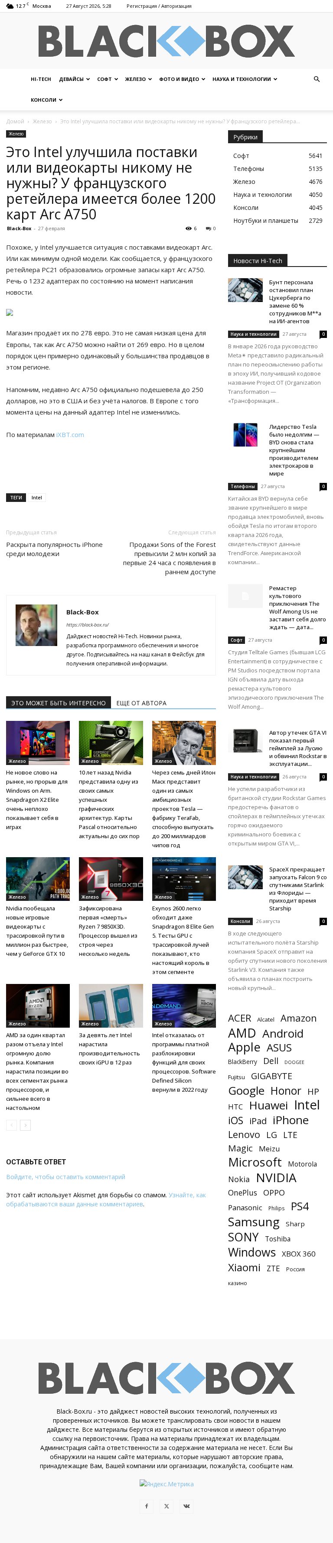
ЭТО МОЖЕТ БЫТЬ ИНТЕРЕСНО (58, 703)
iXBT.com (70, 434)
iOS (235, 1120)
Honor (286, 1090)
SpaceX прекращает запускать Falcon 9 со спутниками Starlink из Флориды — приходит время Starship (298, 888)
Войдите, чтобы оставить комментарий (65, 1177)
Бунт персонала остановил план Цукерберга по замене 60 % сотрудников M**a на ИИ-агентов (295, 301)
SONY (243, 1237)
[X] (166, 1507)
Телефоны (243, 486)
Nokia (239, 1179)
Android (283, 1033)
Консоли (43, 99)
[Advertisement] (111, 464)
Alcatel (265, 1019)
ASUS (279, 1047)
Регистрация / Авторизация (159, 6)
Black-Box (19, 228)
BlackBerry (242, 1062)
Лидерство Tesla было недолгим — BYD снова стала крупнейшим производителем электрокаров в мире (294, 450)
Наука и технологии (241, 79)
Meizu (269, 1148)
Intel (37, 497)
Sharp (295, 1223)
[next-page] (25, 1125)
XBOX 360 (299, 1253)
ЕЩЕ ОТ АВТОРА (141, 703)
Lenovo (244, 1134)
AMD (242, 1033)
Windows (252, 1252)
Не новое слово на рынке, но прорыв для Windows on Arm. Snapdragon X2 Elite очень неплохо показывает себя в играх (37, 799)
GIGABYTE (271, 1075)
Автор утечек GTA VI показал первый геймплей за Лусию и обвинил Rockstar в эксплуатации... (298, 748)
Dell (270, 1060)
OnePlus (242, 1192)
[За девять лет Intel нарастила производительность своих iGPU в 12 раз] (111, 1006)
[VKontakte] (186, 1507)
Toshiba (278, 1239)
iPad (258, 1120)
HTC (235, 1106)
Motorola (302, 1164)
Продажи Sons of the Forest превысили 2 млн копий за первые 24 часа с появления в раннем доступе (169, 558)
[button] (316, 79)
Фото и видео (179, 79)
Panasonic (245, 1207)
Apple (244, 1046)
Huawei (268, 1105)
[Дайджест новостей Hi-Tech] (166, 41)
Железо (135, 79)
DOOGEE (294, 1062)
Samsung (254, 1221)
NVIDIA (276, 1177)
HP (313, 1091)
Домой (15, 121)
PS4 (300, 1206)
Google (246, 1090)
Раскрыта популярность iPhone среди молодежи (54, 549)
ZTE (273, 1268)
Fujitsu (236, 1077)
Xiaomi (244, 1267)
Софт (104, 79)
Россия (295, 1269)
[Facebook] (146, 1507)
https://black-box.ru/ (87, 624)
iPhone (291, 1120)
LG (271, 1134)
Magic (240, 1148)
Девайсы (71, 79)
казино (237, 1283)
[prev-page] (11, 1125)
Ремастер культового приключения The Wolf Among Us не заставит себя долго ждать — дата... (297, 607)
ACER (239, 1017)
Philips (276, 1208)
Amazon (299, 1017)
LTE (290, 1134)
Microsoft (255, 1162)
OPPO (274, 1192)
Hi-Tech (41, 79)
